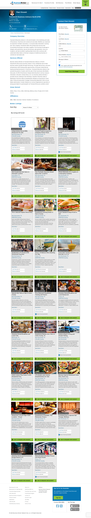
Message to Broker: (63, 59)
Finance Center (52, 7)
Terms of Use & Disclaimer (65, 67)
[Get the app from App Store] (74, 505)
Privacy (26, 501)
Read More (14, 145)
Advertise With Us (29, 489)
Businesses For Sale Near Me (15, 489)
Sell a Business (59, 2)
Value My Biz (68, 7)
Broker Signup (76, 2)
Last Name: (64, 38)
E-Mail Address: (65, 43)
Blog (73, 7)
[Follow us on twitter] (61, 506)
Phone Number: (65, 54)
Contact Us (27, 495)
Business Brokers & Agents (15, 495)
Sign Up (58, 497)
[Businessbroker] (19, 3)
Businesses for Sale (37, 2)
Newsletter (11, 499)
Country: (61, 48)
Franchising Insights (29, 493)
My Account (77, 7)
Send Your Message (71, 71)
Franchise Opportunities (14, 491)
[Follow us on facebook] (57, 506)
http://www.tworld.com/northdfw (30, 29)
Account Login (28, 497)
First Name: (64, 34)
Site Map (27, 499)
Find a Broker (68, 2)
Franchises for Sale (49, 2)
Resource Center (60, 7)
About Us (27, 487)
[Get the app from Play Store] (74, 509)
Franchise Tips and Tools (30, 491)
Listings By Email (44, 7)
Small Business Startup (14, 503)
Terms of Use (28, 503)
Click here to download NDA (14, 22)
